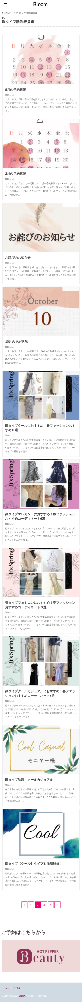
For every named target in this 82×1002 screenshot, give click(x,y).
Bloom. (41, 4)
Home (6, 988)
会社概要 (16, 988)
